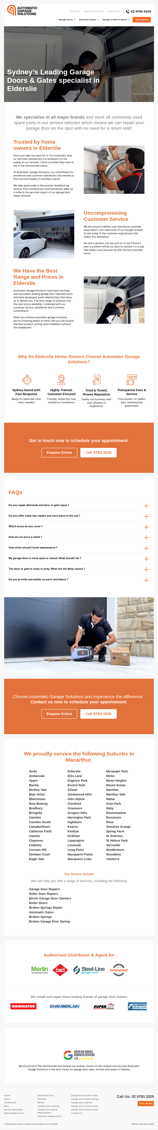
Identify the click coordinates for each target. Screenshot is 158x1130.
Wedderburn (115, 849)
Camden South (40, 822)
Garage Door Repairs (44, 889)
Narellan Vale (115, 794)
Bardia (34, 785)
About (7, 1099)
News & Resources (93, 11)
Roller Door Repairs (43, 893)
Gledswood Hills (80, 794)
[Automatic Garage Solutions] (22, 10)
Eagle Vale (36, 859)
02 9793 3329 (141, 11)
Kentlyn (73, 831)
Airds (33, 771)
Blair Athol (37, 794)
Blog (6, 1106)
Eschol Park (76, 785)
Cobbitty (35, 845)
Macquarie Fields (80, 854)
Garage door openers (82, 1103)
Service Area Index (13, 1110)
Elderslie (74, 771)
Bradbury (36, 808)
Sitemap (55, 1124)
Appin (33, 780)
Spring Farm (115, 831)
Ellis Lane (75, 776)
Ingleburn (75, 822)
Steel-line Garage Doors (50, 1116)
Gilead (72, 789)
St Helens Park (117, 840)
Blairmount (37, 799)
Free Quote (146, 1103)
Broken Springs (40, 917)
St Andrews (114, 836)
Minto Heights (116, 780)
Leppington (76, 840)
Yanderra (112, 859)
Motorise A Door (46, 1095)
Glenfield (74, 803)
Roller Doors (38, 903)
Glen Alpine (76, 799)
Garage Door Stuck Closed (84, 1110)
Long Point (76, 849)
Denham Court (39, 854)
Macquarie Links (80, 859)
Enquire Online (59, 452)
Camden (35, 817)
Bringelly (35, 813)
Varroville (113, 845)
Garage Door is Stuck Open (84, 1106)
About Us (74, 11)
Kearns (73, 826)
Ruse (110, 822)
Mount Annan (116, 785)
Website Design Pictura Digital (142, 1124)
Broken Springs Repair (45, 907)
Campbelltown (39, 826)
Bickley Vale (38, 789)
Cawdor (34, 836)
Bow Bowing (38, 803)
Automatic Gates (41, 912)
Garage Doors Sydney (49, 1106)
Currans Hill (38, 849)
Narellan (112, 789)
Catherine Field (40, 831)
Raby (110, 808)
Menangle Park (117, 771)
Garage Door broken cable (84, 1095)
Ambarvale (37, 776)
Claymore (36, 840)
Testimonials (10, 1103)
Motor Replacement (14, 1113)
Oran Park (113, 803)
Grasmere (75, 808)
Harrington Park (79, 817)
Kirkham (74, 836)
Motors (41, 1103)
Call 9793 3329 (98, 452)
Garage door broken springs (85, 1099)
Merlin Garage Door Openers (50, 898)
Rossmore (113, 817)
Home (7, 1095)
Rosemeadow (116, 813)
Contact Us (113, 11)
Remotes (42, 1099)
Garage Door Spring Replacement (47, 1111)
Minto (110, 776)
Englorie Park (77, 780)
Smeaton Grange (118, 826)
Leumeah (74, 845)
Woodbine (113, 854)
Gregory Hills (77, 813)
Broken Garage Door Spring (49, 921)
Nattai (110, 799)
